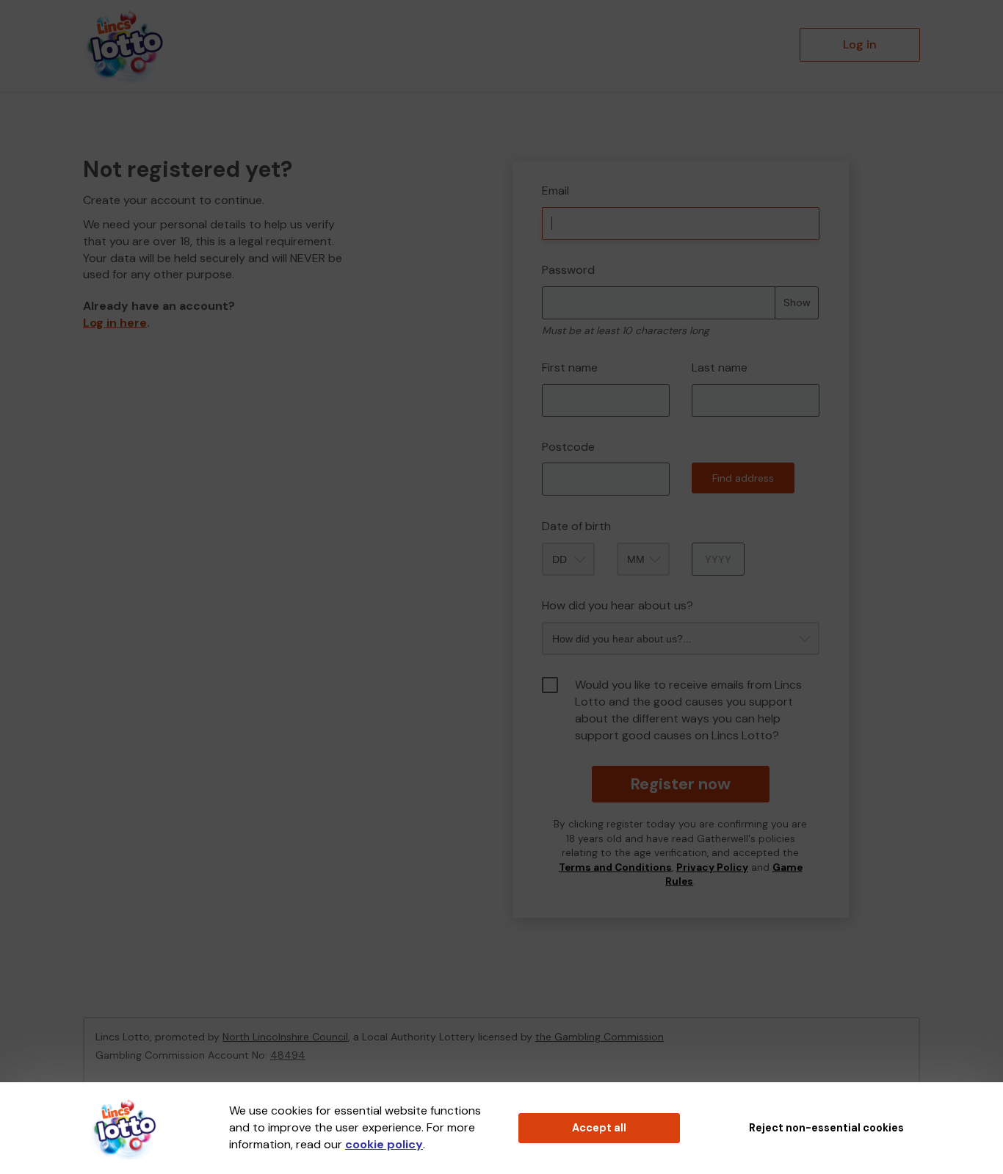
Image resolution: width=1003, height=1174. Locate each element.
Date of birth (576, 526)
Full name (526, 150)
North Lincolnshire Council (285, 1036)
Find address (743, 478)
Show (797, 302)
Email (555, 190)
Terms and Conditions (615, 867)
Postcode (568, 446)
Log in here (115, 322)
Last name (719, 367)
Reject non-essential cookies (826, 1127)
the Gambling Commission (599, 1036)
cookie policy (384, 1144)
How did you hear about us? (617, 605)
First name (570, 367)
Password (568, 270)
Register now (680, 783)
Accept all (599, 1127)
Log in (860, 44)
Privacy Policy (712, 867)
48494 (287, 1055)
